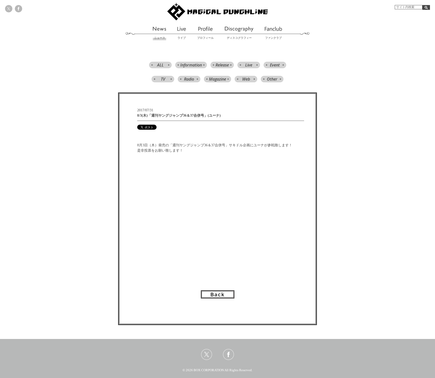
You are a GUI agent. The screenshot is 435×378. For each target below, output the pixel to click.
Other (272, 79)
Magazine (217, 79)
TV (163, 79)
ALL (160, 65)
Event (275, 65)
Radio (189, 79)
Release (222, 65)
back (217, 294)
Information (191, 65)
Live (248, 65)
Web (246, 79)
